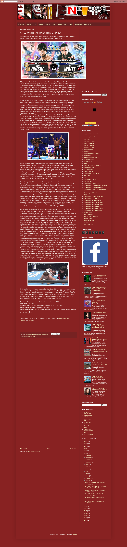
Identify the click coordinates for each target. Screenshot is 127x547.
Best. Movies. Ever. (89, 143)
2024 (85, 446)
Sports (48, 24)
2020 (85, 506)
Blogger (75, 534)
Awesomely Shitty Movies (91, 137)
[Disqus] (48, 367)
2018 (85, 511)
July (87, 466)
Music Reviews (88, 161)
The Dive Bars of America (90, 179)
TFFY (85, 177)
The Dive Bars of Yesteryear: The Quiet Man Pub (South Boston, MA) (99, 326)
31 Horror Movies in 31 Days (91, 133)
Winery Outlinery (88, 218)
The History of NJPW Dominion (92, 183)
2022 (85, 450)
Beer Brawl (87, 139)
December (88, 455)
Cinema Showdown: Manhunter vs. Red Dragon (99, 338)
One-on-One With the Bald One (92, 165)
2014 (85, 520)
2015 (85, 518)
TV (35, 24)
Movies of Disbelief (89, 159)
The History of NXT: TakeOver (92, 198)
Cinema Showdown (89, 147)
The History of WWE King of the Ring (93, 202)
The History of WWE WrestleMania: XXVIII (97, 377)
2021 (85, 453)
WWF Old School (88, 434)
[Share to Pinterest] (59, 334)
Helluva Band (87, 155)
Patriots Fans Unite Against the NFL (88, 431)
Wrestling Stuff (31, 336)
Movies (29, 24)
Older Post (73, 449)
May (87, 471)
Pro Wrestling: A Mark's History (92, 173)
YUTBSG (86, 222)
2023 (85, 448)
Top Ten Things (88, 212)
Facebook (22, 320)
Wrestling (21, 24)
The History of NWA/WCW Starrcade (93, 196)
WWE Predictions (88, 214)
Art (65, 24)
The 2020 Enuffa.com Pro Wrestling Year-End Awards (94, 494)
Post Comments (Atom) (33, 451)
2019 (85, 508)
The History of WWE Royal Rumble (93, 204)
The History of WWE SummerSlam (93, 206)
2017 (85, 513)
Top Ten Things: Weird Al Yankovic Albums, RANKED (99, 388)
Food (60, 24)
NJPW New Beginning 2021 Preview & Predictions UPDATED (95, 487)
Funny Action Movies (87, 423)
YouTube (30, 320)
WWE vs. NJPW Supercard (91, 216)
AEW (85, 135)
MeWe (64, 318)
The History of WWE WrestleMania (93, 210)
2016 (85, 515)
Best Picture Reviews (89, 141)
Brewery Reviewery (89, 145)
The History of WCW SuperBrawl (92, 200)
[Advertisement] (94, 58)
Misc (70, 24)
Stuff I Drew (87, 175)
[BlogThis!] (54, 334)
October (88, 460)
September (89, 462)
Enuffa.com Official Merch (83, 24)
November (88, 457)
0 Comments (45, 334)
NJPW (25, 336)
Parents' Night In (88, 171)
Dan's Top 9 (87, 151)
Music (41, 24)
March (87, 476)
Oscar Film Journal (89, 167)
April (87, 473)
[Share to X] (56, 334)
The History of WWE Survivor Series (93, 208)
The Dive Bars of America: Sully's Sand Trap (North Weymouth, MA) (99, 289)
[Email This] (52, 334)
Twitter (60, 318)
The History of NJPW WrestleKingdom (94, 187)
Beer (53, 24)
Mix (68, 318)
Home (48, 449)
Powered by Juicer (88, 102)
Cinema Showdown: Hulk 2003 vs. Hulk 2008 (99, 276)
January (88, 480)
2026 (85, 441)
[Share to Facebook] (57, 334)
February (88, 478)
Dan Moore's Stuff (88, 149)
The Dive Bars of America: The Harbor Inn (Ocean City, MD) (99, 351)
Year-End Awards (88, 224)
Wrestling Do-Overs (89, 220)
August (88, 464)
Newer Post (23, 449)
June (87, 469)
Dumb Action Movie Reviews (91, 153)
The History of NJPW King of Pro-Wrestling (95, 185)
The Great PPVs (88, 181)
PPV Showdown (88, 169)
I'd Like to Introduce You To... (91, 157)
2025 (85, 444)
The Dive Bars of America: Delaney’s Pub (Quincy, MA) (99, 363)
